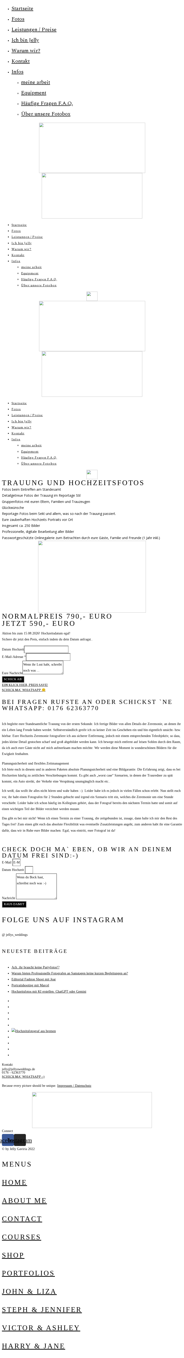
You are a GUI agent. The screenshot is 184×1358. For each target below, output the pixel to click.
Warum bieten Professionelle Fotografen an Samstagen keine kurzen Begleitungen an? (70, 973)
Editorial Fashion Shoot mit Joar (34, 979)
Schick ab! (13, 679)
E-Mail (7, 862)
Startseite (22, 8)
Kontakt (21, 61)
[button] (25, 685)
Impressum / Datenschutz (74, 1086)
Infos (17, 72)
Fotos (18, 19)
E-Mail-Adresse (14, 657)
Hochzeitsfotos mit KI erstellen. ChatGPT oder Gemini (49, 991)
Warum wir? (26, 51)
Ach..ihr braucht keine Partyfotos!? (35, 967)
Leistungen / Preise (34, 30)
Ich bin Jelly (25, 40)
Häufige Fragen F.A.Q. (47, 103)
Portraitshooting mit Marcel (30, 985)
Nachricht (9, 898)
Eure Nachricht (12, 673)
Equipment (33, 93)
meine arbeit (35, 82)
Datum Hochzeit (13, 649)
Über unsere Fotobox (45, 114)
